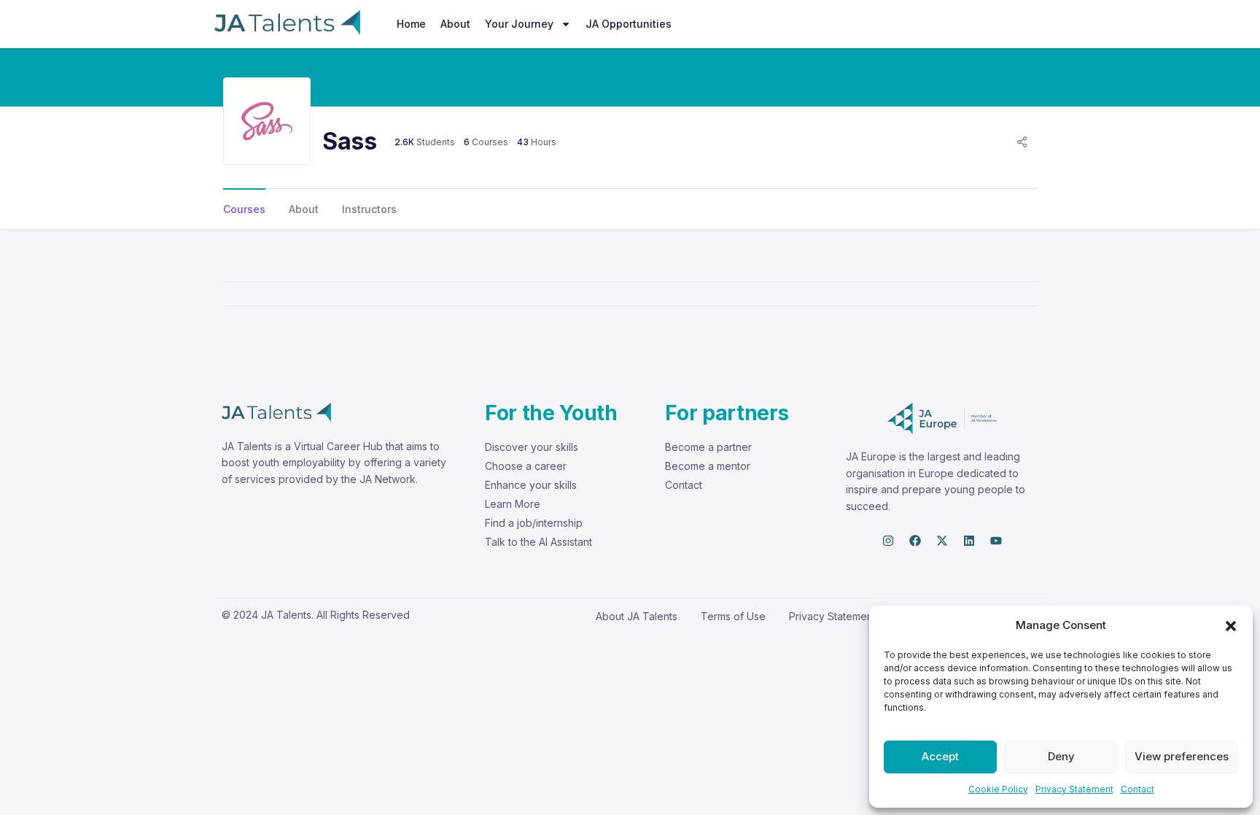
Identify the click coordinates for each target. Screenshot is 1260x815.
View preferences (1182, 756)
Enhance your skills (531, 485)
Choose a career (526, 466)
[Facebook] (915, 540)
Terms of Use (733, 616)
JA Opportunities (629, 24)
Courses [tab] (244, 209)
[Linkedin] (969, 540)
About (455, 24)
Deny (1061, 756)
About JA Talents (636, 616)
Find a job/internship (534, 523)
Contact (1137, 789)
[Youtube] (996, 540)
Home (411, 24)
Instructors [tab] (369, 209)
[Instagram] (888, 540)
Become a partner (708, 447)
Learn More (512, 504)
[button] (1231, 625)
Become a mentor (707, 466)
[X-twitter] (942, 540)
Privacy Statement (1074, 789)
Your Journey (519, 24)
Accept (940, 756)
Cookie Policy (998, 789)
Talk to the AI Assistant (538, 542)
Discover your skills (531, 447)
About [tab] (304, 209)
